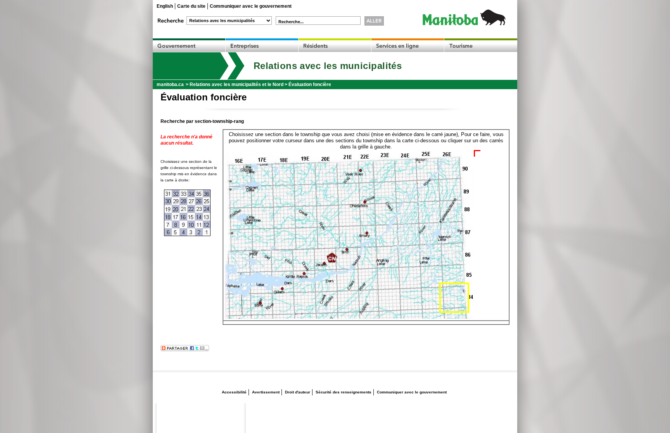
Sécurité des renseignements (343, 392)
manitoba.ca (170, 84)
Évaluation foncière (309, 84)
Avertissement (266, 392)
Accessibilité (234, 392)
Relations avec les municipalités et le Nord (236, 84)
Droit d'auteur (297, 392)
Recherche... (291, 21)
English (165, 6)
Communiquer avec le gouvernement (251, 6)
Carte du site (191, 6)
